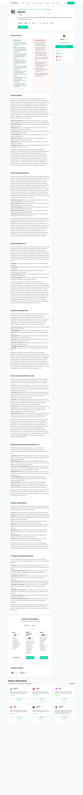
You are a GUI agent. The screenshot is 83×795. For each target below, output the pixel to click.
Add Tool (71, 2)
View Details (16, 657)
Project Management (46, 9)
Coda (14, 706)
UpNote (15, 688)
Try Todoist (41, 698)
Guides (28, 2)
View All (71, 683)
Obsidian (38, 706)
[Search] (65, 3)
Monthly (26, 625)
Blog (54, 2)
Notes (37, 9)
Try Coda (19, 717)
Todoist (38, 688)
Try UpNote (18, 698)
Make (59, 688)
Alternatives (47, 2)
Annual (33, 625)
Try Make (64, 698)
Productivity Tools (23, 9)
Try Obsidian (41, 717)
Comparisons (40, 2)
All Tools (33, 2)
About (23, 2)
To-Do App (32, 9)
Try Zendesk (64, 717)
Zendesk (60, 706)
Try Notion (22, 27)
